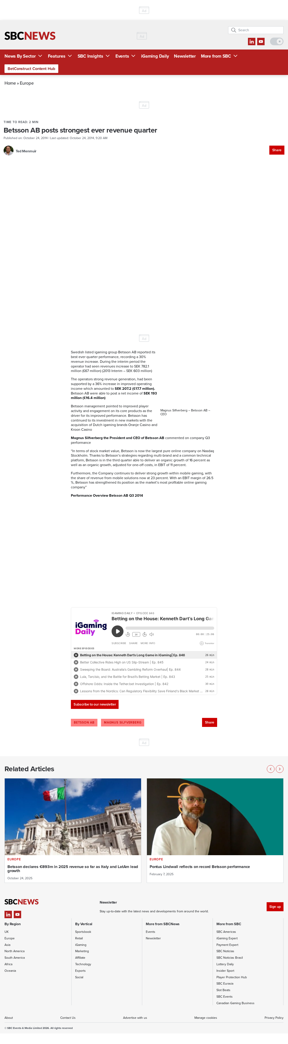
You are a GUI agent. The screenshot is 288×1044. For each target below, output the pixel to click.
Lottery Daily (225, 964)
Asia (7, 945)
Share (276, 150)
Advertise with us (135, 1017)
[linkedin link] (251, 41)
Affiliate (80, 957)
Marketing (82, 951)
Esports (80, 970)
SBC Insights (90, 56)
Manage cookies (205, 1017)
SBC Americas (226, 931)
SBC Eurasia (224, 983)
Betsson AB (84, 722)
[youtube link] (261, 41)
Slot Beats (223, 990)
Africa (8, 964)
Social (79, 977)
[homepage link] (29, 36)
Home (10, 83)
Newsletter (185, 56)
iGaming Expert (227, 938)
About (8, 1017)
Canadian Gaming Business (235, 1003)
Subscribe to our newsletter (95, 704)
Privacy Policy (274, 1017)
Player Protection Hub (231, 977)
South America (14, 957)
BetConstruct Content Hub (31, 69)
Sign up (275, 906)
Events (122, 56)
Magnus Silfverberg (122, 722)
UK (6, 931)
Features (56, 56)
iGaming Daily (155, 56)
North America (14, 951)
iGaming (80, 945)
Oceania (10, 970)
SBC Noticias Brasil (229, 957)
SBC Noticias (225, 951)
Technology (83, 964)
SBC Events (224, 996)
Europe (27, 83)
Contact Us (68, 1017)
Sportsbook (83, 931)
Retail (79, 938)
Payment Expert (227, 945)
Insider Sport (225, 970)
